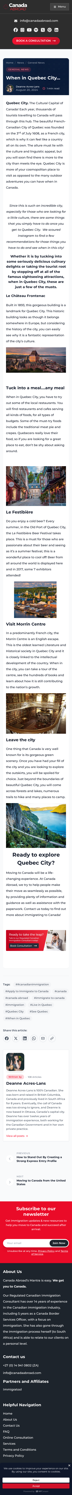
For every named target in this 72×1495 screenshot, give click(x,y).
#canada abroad (16, 998)
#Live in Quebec (41, 1004)
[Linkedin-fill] (56, 30)
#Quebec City (14, 1011)
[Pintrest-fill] (49, 30)
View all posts (15, 1136)
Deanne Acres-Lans (27, 86)
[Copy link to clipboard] (52, 1038)
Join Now (59, 1243)
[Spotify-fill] (36, 30)
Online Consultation (18, 1437)
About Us (10, 1419)
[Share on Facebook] (7, 1038)
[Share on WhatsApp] (34, 1038)
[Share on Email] (43, 1038)
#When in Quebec (17, 1018)
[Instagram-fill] (22, 30)
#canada (61, 991)
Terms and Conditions (19, 1450)
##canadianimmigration (32, 984)
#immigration (14, 1004)
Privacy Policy (46, 1251)
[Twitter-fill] (43, 30)
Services (9, 1444)
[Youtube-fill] (29, 30)
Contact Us (11, 1425)
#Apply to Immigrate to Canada (27, 991)
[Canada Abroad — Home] (15, 7)
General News (36, 62)
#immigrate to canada (49, 998)
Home (9, 62)
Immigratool (12, 1389)
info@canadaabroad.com (22, 1373)
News (20, 62)
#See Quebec (39, 1011)
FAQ (6, 1431)
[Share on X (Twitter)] (16, 1038)
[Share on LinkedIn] (25, 1038)
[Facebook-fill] (15, 30)
